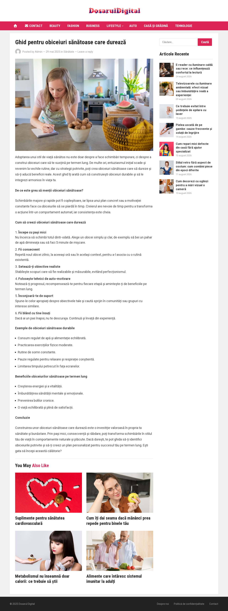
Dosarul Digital (27, 603)
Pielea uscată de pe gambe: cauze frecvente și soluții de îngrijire (194, 128)
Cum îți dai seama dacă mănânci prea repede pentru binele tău (118, 521)
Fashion (73, 26)
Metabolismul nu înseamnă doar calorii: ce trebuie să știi (42, 579)
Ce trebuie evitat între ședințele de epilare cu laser (191, 110)
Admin (38, 51)
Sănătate (69, 51)
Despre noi (163, 603)
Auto (133, 26)
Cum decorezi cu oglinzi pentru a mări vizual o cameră (192, 185)
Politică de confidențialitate (189, 603)
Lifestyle (114, 26)
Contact (35, 26)
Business (93, 26)
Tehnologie (183, 26)
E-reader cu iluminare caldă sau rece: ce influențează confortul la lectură (194, 68)
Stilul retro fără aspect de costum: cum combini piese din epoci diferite (194, 166)
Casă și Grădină (156, 26)
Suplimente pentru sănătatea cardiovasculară (39, 521)
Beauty (55, 26)
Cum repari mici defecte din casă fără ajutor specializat (192, 147)
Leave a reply (85, 51)
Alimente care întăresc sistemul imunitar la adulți (114, 579)
